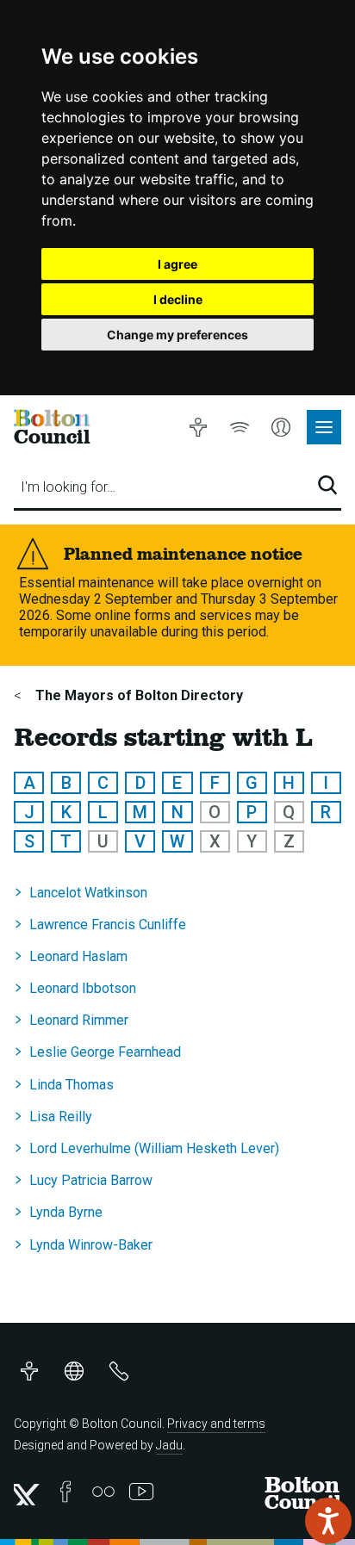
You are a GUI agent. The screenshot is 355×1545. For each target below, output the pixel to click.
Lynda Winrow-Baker (91, 1245)
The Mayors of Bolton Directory (137, 695)
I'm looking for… (68, 487)
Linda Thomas (71, 1085)
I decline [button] (177, 299)
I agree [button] (177, 264)
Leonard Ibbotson (82, 988)
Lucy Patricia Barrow (91, 1180)
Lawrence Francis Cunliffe (107, 924)
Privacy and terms (216, 1423)
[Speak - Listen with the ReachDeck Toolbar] (328, 1521)
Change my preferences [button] (177, 334)
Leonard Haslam (78, 956)
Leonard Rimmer (78, 1020)
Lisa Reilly (60, 1116)
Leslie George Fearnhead (105, 1052)
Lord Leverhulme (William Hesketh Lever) (154, 1148)
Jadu (169, 1445)
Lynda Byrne (66, 1212)
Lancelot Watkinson (88, 892)
